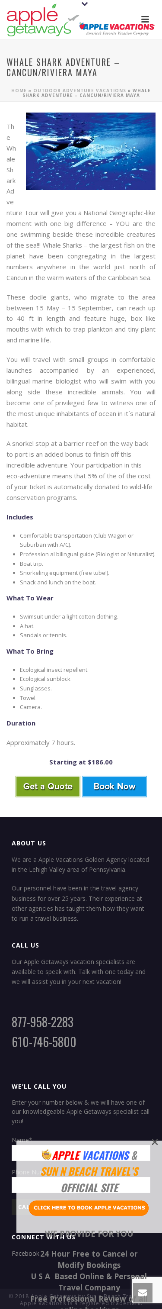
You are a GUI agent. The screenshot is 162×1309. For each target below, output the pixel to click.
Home (19, 90)
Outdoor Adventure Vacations (79, 90)
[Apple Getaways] (81, 19)
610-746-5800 (44, 1042)
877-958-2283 (42, 1022)
